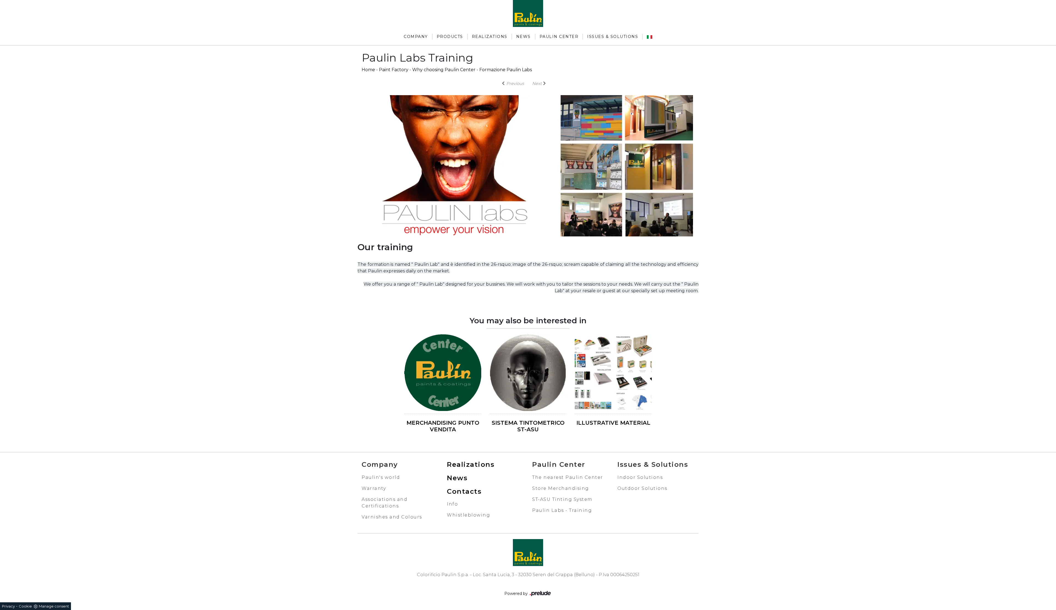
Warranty (374, 488)
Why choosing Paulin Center (443, 69)
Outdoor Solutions (642, 488)
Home (368, 69)
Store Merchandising (560, 488)
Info (452, 504)
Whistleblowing (468, 515)
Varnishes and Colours (392, 517)
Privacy (8, 606)
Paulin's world (381, 477)
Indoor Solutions (640, 477)
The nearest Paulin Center (567, 477)
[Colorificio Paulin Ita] (649, 37)
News (523, 36)
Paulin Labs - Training (562, 510)
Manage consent (54, 606)
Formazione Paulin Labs (505, 69)
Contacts (464, 491)
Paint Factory (393, 69)
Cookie (25, 606)
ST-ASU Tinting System (562, 499)
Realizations (489, 36)
